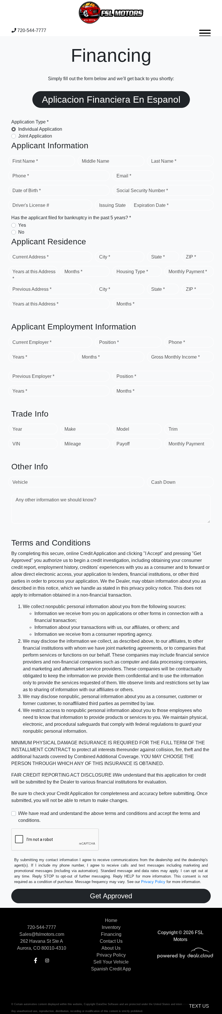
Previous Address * (31, 289)
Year (17, 429)
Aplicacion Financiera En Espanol (111, 99)
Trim (173, 429)
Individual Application (40, 129)
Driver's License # (30, 205)
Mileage (72, 443)
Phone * (20, 175)
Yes (22, 225)
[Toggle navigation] (205, 30)
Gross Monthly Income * (175, 357)
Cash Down (163, 482)
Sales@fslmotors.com (41, 934)
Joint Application (35, 136)
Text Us (199, 1006)
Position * (109, 342)
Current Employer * (31, 342)
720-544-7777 (31, 30)
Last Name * (163, 161)
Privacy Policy (153, 882)
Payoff (123, 443)
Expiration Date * (151, 205)
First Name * (25, 161)
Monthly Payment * (188, 271)
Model (122, 429)
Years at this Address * (34, 275)
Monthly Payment (186, 443)
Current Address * (30, 256)
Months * (73, 271)
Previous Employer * (33, 376)
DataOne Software (107, 1004)
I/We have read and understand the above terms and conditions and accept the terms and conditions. (109, 817)
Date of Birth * (26, 190)
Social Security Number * (142, 190)
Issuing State (112, 205)
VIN (16, 443)
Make (70, 429)
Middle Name (95, 161)
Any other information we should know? (56, 499)
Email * (123, 175)
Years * (19, 357)
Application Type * (30, 121)
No (21, 232)
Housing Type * (132, 271)
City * (104, 256)
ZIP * (191, 256)
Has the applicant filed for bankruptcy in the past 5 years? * (71, 217)
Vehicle (20, 482)
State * (158, 256)
